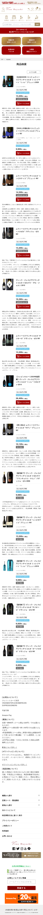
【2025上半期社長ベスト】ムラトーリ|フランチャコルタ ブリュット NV (28, 131)
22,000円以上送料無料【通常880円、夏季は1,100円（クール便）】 (13, 3)
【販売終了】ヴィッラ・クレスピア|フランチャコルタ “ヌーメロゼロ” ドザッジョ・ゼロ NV (28, 648)
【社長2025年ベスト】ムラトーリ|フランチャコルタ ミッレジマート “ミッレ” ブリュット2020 (28, 79)
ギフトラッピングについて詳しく (14, 764)
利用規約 (5, 831)
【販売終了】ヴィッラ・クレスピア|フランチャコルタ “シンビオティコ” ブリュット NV (28, 520)
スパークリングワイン (22, 93)
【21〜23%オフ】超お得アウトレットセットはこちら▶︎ (21, 30)
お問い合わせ (7, 836)
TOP (2, 59)
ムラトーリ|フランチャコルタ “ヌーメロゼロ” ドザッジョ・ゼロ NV (28, 231)
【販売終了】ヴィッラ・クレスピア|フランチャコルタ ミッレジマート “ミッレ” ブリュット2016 (28, 563)
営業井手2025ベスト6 (31, 41)
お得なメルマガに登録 (16, 878)
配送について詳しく (9, 747)
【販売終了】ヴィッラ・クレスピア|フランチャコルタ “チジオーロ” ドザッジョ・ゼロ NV (28, 607)
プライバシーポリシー (10, 820)
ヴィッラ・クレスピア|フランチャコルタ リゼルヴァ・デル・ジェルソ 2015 (28, 282)
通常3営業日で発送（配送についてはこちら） (34, 3)
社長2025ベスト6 (11, 50)
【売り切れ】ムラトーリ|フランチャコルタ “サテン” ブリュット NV (28, 427)
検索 (37, 24)
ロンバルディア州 (22, 90)
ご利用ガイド (7, 826)
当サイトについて (8, 810)
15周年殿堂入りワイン (32, 50)
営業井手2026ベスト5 (11, 41)
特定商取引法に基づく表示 (12, 815)
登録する (21, 888)
